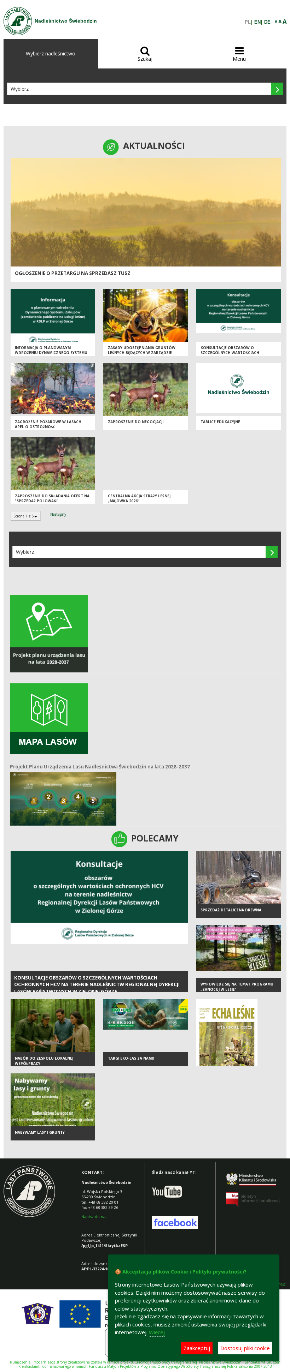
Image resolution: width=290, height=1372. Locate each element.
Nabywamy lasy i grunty (40, 1132)
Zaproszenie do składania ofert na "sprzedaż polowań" (52, 498)
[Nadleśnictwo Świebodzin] (18, 21)
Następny (58, 514)
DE (267, 22)
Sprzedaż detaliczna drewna (231, 909)
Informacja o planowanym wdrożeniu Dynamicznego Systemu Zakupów (51, 352)
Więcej (157, 1332)
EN (257, 22)
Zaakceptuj (197, 1348)
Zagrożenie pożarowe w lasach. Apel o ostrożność (48, 424)
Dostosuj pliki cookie (245, 1348)
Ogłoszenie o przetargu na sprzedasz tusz (72, 273)
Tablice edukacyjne (220, 421)
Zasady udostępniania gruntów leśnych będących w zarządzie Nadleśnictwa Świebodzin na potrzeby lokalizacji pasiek (141, 355)
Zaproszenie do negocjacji (135, 421)
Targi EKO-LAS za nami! (131, 1058)
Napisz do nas (94, 1216)
